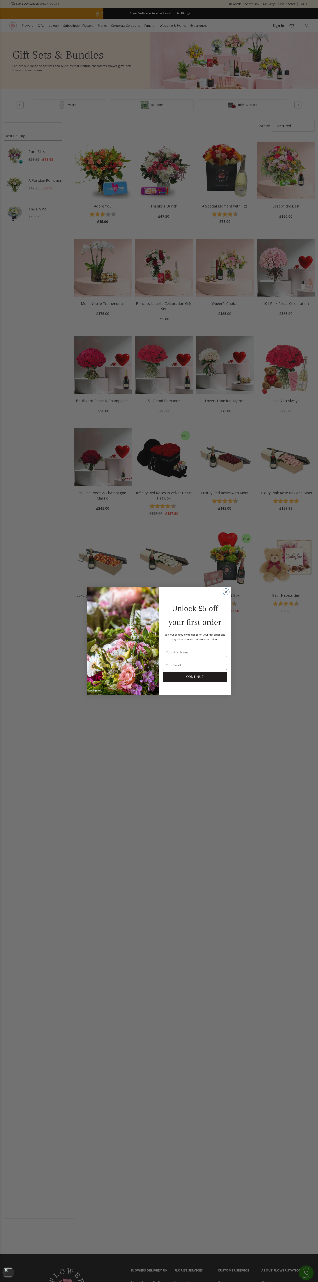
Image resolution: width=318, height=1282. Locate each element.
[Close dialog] (226, 592)
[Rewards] (8, 1272)
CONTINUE (195, 676)
